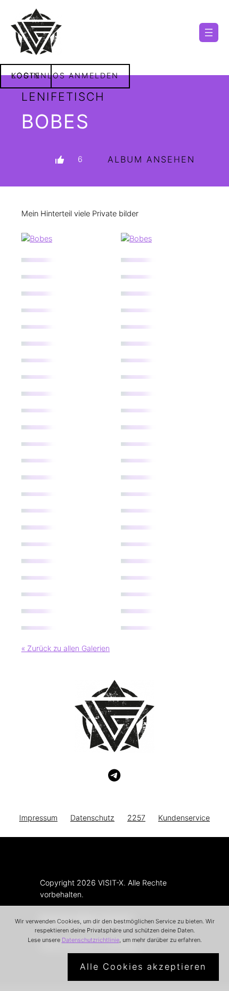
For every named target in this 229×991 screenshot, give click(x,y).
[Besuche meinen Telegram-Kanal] (114, 776)
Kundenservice (184, 817)
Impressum (38, 817)
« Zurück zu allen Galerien (65, 648)
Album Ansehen (151, 159)
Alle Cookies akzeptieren (143, 966)
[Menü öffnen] (208, 32)
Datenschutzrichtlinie (90, 940)
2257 (136, 817)
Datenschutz (92, 817)
